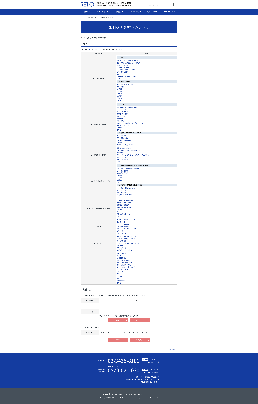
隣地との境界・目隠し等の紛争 (126, 229)
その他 (119, 79)
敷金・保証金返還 (122, 112)
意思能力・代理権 (122, 65)
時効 (118, 278)
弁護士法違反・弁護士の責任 (126, 267)
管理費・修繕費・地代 (124, 203)
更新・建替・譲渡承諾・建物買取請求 (128, 150)
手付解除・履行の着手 (124, 67)
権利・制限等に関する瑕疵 (125, 84)
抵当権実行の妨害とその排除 (126, 239)
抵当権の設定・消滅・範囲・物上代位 (128, 243)
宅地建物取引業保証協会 (124, 195)
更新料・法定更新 (122, 114)
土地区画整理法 (121, 258)
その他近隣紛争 (121, 233)
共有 (118, 274)
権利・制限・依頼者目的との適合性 (128, 169)
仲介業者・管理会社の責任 (125, 145)
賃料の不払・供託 (122, 138)
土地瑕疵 (119, 89)
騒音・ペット (121, 212)
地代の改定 (120, 153)
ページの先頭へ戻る (169, 349)
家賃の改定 (120, 121)
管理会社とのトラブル (124, 214)
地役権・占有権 (121, 222)
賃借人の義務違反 (122, 159)
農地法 (119, 256)
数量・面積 (120, 87)
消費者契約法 (121, 281)
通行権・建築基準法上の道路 (126, 220)
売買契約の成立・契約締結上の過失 (128, 61)
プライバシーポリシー (117, 394)
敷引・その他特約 (122, 110)
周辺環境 (119, 96)
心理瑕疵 (119, 94)
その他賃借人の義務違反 (124, 140)
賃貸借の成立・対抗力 (124, 148)
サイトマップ (151, 394)
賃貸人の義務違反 (122, 136)
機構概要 (105, 394)
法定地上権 (120, 246)
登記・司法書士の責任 (124, 260)
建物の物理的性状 (122, 173)
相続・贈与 (120, 272)
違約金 (119, 74)
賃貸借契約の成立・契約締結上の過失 (128, 107)
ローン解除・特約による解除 (126, 70)
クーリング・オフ (122, 190)
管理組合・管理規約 (123, 205)
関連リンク (141, 394)
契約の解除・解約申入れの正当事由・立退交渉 (131, 123)
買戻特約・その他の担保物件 (126, 250)
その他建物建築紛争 (123, 226)
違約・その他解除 (122, 72)
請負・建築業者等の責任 (124, 262)
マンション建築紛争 (123, 224)
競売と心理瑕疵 (121, 241)
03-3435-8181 (123, 360)
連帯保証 (119, 276)
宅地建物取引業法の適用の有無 (126, 188)
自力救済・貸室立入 (123, 125)
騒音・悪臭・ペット (123, 231)
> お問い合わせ (146, 5)
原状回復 (119, 128)
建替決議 (119, 209)
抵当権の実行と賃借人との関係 (126, 237)
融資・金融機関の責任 (124, 265)
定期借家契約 (121, 119)
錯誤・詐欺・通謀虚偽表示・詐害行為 (128, 63)
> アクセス (156, 5)
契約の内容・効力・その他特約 (126, 76)
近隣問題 (119, 98)
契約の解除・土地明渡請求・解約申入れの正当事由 (133, 155)
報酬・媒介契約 (121, 192)
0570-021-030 (123, 369)
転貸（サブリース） (123, 116)
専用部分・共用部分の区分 (125, 200)
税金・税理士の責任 (123, 269)
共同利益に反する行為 (124, 207)
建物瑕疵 (119, 91)
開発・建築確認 (121, 253)
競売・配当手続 (121, 248)
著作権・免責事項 (131, 394)
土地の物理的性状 (122, 171)
